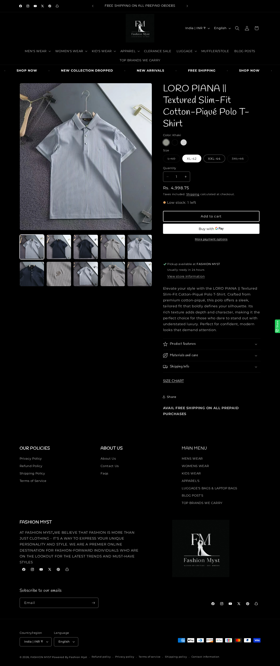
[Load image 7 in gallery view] (58, 274)
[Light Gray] (184, 142)
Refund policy (101, 657)
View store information (186, 276)
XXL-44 (214, 159)
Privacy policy (124, 657)
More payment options (211, 239)
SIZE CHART (173, 381)
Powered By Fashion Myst (69, 657)
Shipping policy (176, 657)
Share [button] (171, 397)
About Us (108, 458)
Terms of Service (33, 481)
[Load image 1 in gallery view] (32, 247)
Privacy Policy (31, 458)
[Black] (175, 142)
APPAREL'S (191, 481)
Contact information (205, 657)
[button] (37, 51)
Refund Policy (31, 466)
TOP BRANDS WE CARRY (202, 503)
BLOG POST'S (192, 495)
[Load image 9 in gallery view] (112, 274)
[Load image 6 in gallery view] (32, 274)
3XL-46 (239, 159)
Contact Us (110, 466)
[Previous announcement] (93, 6)
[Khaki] (166, 142)
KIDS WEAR (191, 473)
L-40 (173, 159)
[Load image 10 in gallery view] (139, 274)
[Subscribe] (93, 603)
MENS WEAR (192, 458)
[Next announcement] (187, 6)
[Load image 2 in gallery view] (58, 247)
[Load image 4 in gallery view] (112, 247)
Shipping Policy (32, 473)
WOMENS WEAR (195, 466)
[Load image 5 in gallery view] (139, 247)
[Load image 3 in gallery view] (85, 247)
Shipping (192, 194)
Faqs (104, 473)
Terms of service (150, 657)
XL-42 (192, 159)
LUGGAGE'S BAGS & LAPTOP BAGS (209, 488)
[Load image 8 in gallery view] (85, 274)
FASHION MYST (41, 657)
